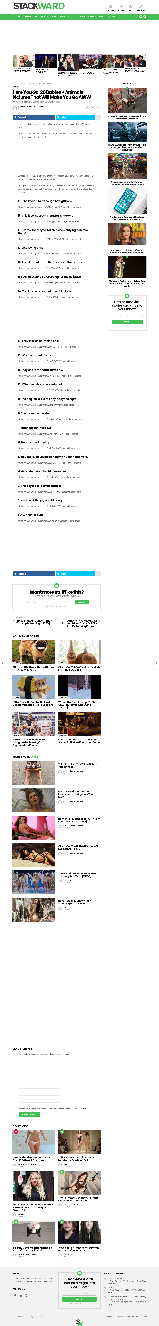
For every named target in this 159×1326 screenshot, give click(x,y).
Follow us (140, 17)
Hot (131, 10)
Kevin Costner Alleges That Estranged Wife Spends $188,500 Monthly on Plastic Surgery (24, 71)
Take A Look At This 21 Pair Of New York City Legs (77, 765)
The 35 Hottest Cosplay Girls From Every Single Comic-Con (78, 1199)
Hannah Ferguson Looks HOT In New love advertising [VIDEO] (79, 820)
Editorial (111, 16)
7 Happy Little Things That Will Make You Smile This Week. (33, 669)
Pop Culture (64, 16)
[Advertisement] (79, 37)
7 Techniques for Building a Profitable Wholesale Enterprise (127, 117)
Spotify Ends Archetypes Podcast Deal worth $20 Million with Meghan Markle (112, 72)
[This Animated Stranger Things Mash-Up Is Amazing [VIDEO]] (3, 663)
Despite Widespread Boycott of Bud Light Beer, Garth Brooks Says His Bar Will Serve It (135, 71)
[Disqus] (56, 957)
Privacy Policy (141, 1317)
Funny (28, 16)
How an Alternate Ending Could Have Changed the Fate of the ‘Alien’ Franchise (127, 147)
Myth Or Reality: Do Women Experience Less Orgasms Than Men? (76, 794)
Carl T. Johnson (113, 1279)
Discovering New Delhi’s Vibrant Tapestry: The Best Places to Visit (127, 183)
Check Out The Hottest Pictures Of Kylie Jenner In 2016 (78, 848)
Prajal (110, 1288)
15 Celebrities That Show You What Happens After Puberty (78, 1249)
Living (101, 16)
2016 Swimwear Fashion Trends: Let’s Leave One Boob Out (76, 1159)
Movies (44, 16)
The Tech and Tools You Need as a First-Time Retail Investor (127, 218)
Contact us (110, 1317)
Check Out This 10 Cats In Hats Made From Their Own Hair (79, 669)
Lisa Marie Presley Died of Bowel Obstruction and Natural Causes (127, 251)
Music (82, 16)
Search (145, 17)
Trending (140, 10)
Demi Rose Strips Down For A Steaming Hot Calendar (74, 902)
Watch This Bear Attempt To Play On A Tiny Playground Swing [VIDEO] (77, 704)
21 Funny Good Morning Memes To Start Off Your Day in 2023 (32, 1249)
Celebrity (18, 16)
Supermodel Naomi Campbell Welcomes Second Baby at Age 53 (44, 71)
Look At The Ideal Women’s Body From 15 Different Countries (31, 1159)
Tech (75, 16)
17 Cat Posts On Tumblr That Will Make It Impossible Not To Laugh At (32, 703)
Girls (36, 16)
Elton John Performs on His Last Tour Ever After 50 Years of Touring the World (127, 283)
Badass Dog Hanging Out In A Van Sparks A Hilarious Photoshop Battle (79, 741)
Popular (121, 10)
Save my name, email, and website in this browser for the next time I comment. (53, 1108)
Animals (92, 16)
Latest (110, 10)
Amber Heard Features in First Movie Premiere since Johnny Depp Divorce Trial (68, 73)
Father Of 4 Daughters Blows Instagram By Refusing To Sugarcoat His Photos (29, 742)
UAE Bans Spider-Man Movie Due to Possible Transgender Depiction (90, 72)
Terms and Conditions (125, 1317)
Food (53, 16)
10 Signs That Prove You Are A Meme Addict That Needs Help (127, 1282)
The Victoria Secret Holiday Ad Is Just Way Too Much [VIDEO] (77, 875)
